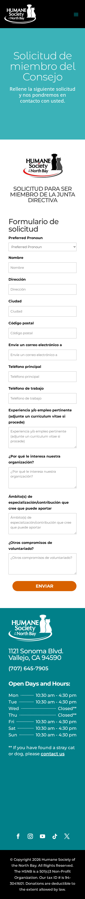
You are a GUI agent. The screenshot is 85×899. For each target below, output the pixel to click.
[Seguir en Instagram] (30, 836)
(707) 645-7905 (28, 668)
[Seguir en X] (67, 836)
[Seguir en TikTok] (54, 836)
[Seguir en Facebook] (18, 836)
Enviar (44, 586)
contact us (53, 753)
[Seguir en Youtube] (42, 836)
